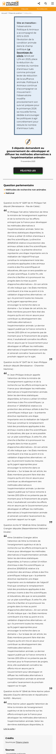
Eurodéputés (42, 9)
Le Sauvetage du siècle (24, 52)
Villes (11, 9)
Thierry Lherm (22, 742)
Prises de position (15, 13)
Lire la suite (9, 729)
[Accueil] (8, 6)
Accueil (4, 13)
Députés (24, 9)
